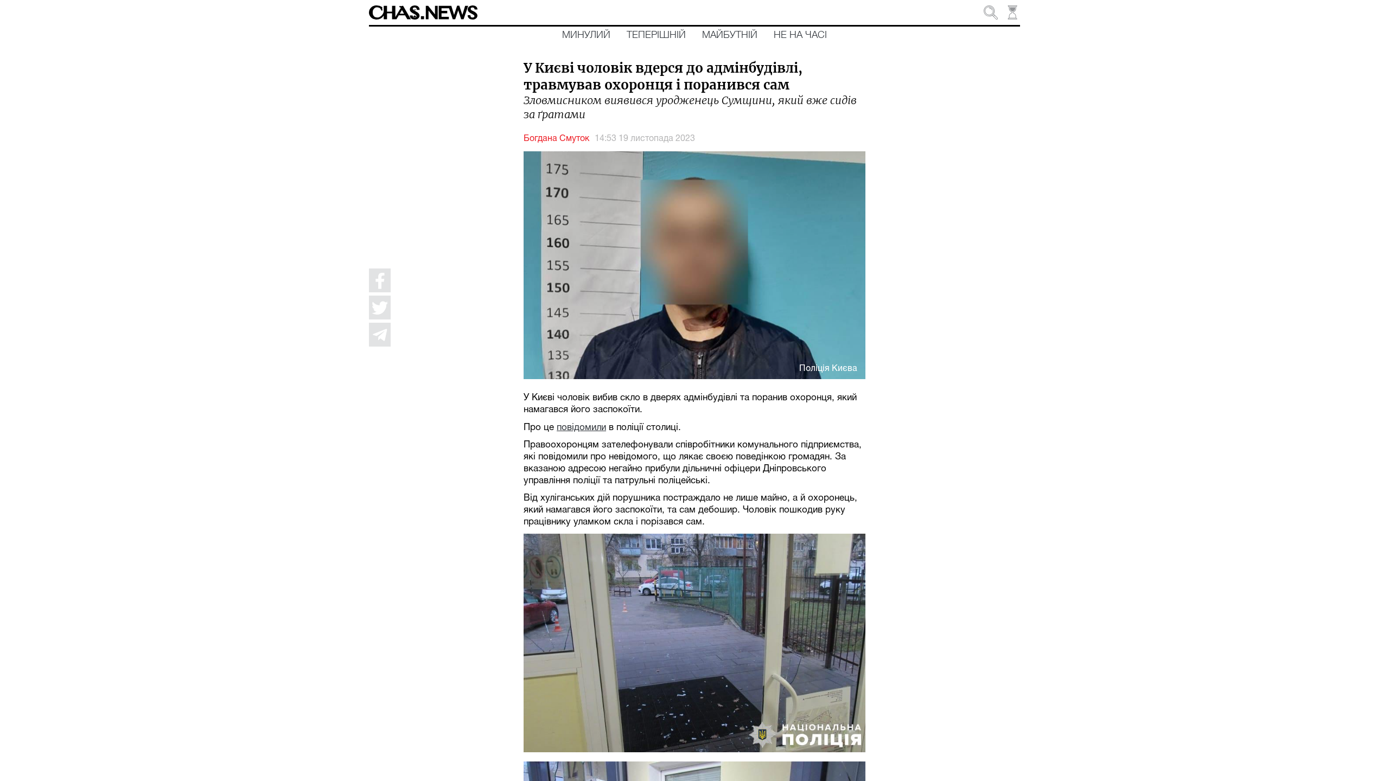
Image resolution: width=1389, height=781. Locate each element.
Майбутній (729, 35)
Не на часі (800, 35)
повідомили (581, 428)
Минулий (586, 35)
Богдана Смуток (556, 139)
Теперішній (656, 35)
